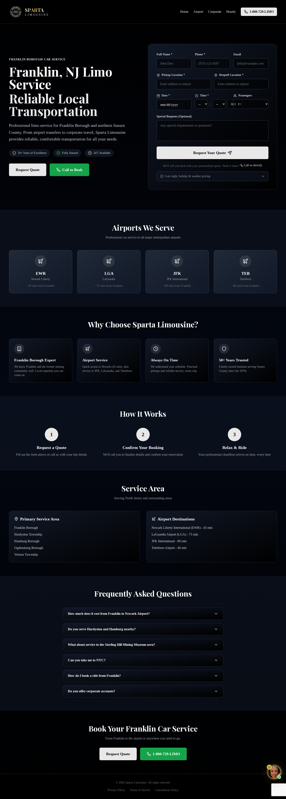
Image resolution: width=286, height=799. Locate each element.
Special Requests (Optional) (174, 116)
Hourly (231, 11)
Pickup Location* (173, 75)
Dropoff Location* (231, 75)
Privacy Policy (116, 790)
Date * (166, 95)
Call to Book (72, 170)
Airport (198, 11)
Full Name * (164, 54)
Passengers (245, 95)
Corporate (214, 11)
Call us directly (253, 165)
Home (184, 11)
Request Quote (28, 170)
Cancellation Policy (166, 790)
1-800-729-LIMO (166, 754)
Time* (204, 95)
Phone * (200, 54)
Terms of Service (140, 790)
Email (237, 54)
